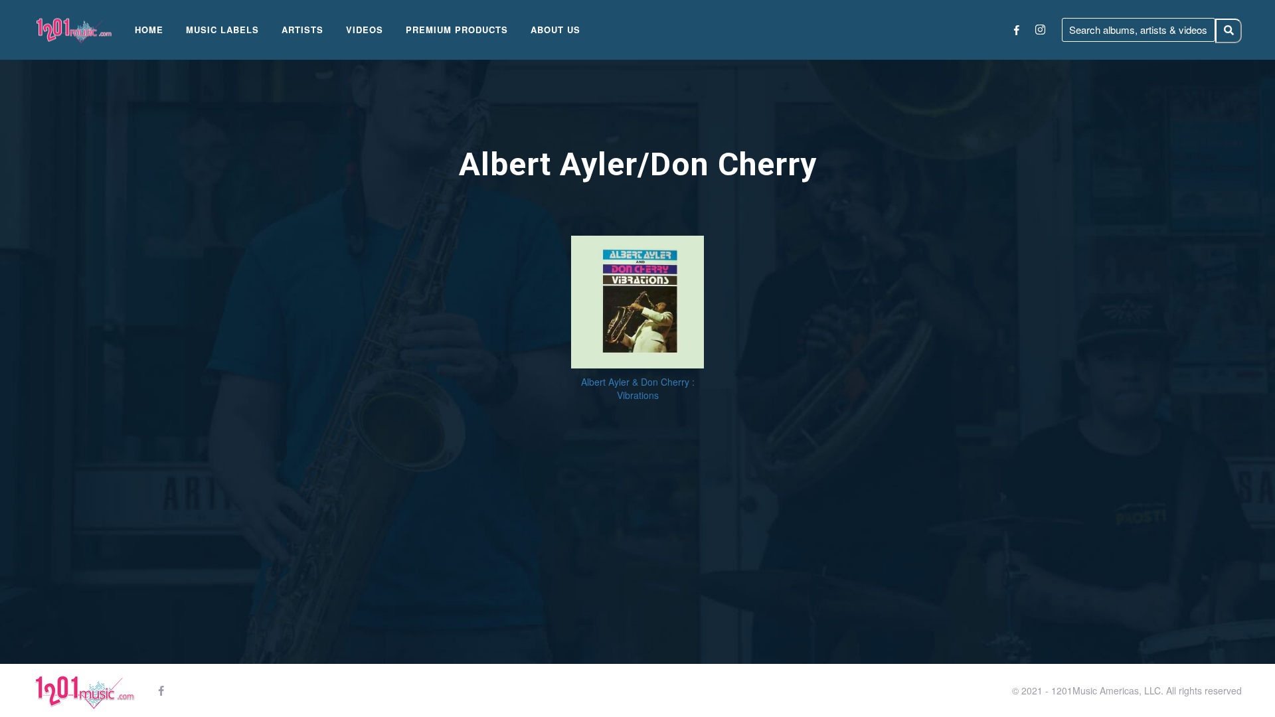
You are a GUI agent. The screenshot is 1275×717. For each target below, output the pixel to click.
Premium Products (457, 29)
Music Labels (222, 29)
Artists (302, 29)
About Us (555, 29)
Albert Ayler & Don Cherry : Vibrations (638, 388)
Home (149, 29)
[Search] (1228, 31)
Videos (364, 29)
